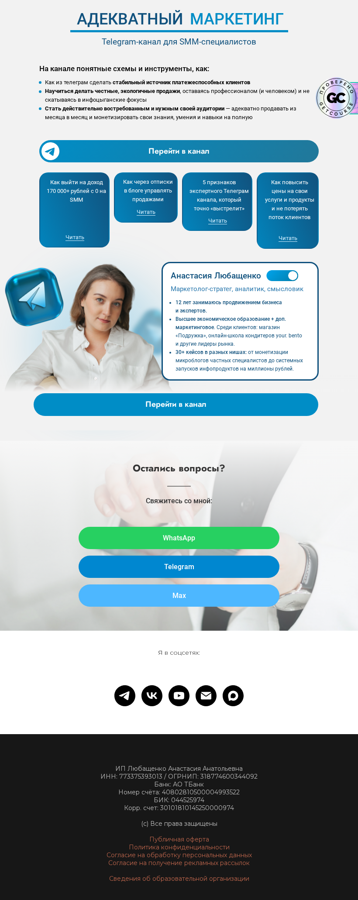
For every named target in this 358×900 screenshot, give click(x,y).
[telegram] (124, 695)
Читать (74, 237)
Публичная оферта (179, 839)
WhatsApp (179, 538)
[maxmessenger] (233, 695)
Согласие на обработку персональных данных (179, 855)
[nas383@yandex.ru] (206, 695)
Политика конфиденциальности (179, 847)
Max (179, 595)
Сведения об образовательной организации (179, 879)
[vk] (151, 695)
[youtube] (179, 695)
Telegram (179, 567)
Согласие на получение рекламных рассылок (179, 863)
